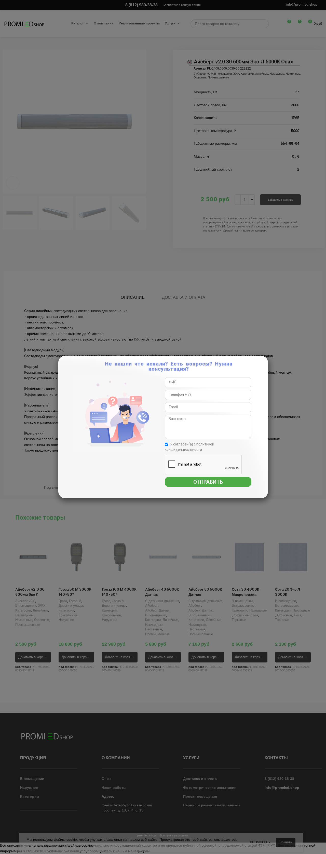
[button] (263, 362)
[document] (163, 427)
